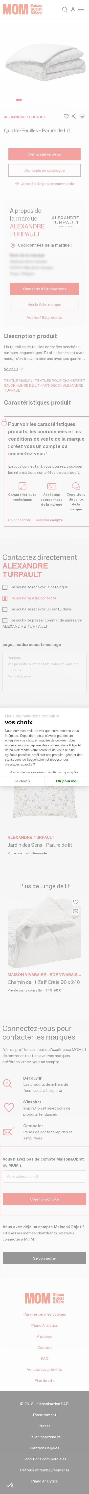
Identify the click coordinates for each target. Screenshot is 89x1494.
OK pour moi (66, 781)
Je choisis (22, 781)
